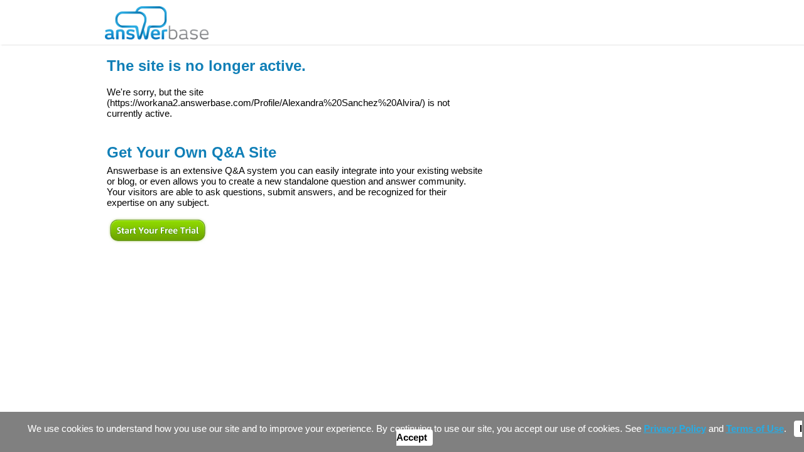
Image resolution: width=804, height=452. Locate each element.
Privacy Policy (675, 429)
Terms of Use (755, 429)
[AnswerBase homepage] (157, 20)
